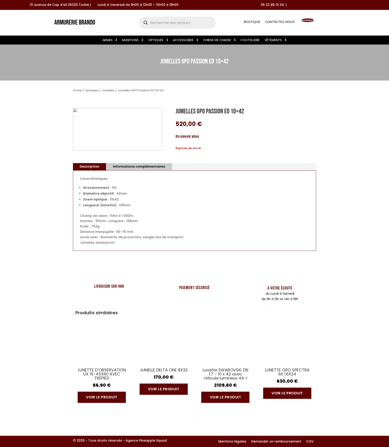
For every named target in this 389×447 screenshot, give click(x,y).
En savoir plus (187, 136)
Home (77, 90)
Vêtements (273, 40)
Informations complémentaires (139, 166)
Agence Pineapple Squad (146, 440)
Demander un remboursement (276, 442)
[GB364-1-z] (117, 149)
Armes (108, 40)
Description (89, 166)
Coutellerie (250, 40)
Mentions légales (232, 442)
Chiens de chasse (217, 40)
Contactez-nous (279, 23)
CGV (310, 442)
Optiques (155, 40)
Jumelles (107, 90)
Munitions (130, 40)
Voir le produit (102, 397)
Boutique (252, 23)
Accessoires (183, 40)
